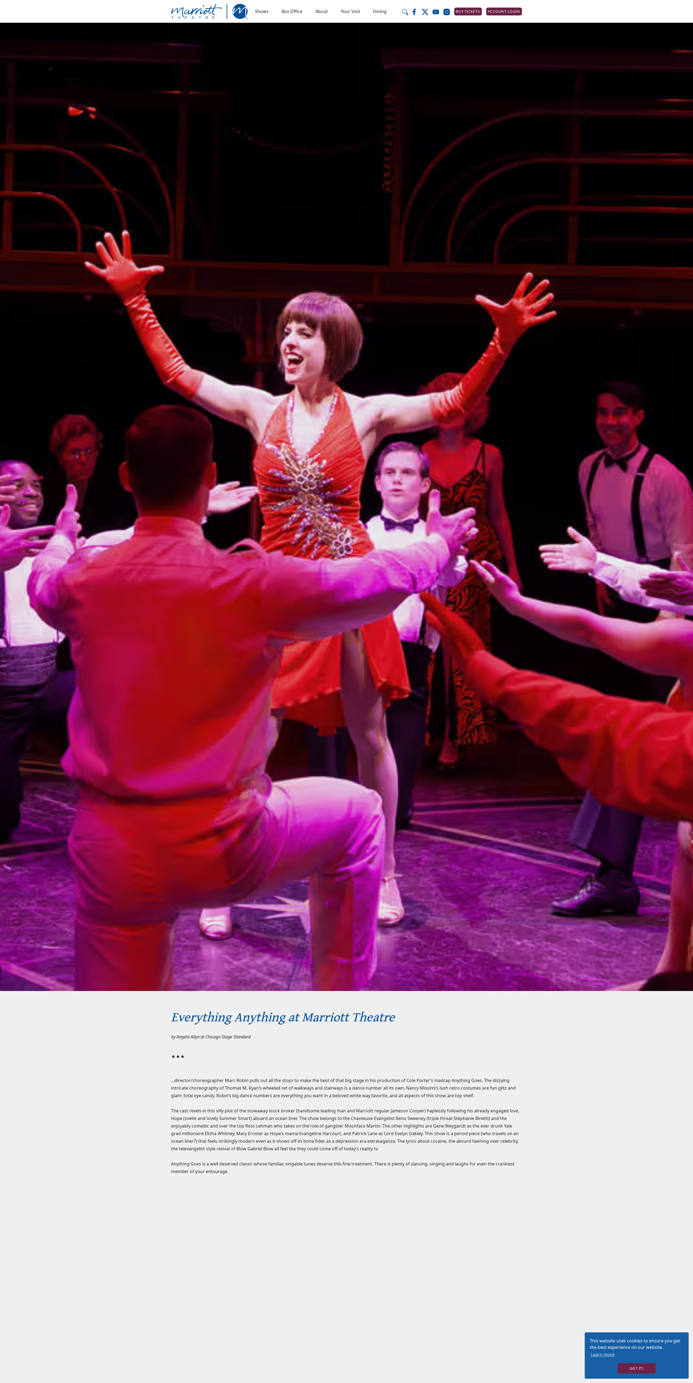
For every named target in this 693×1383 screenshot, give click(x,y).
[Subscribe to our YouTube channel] (438, 11)
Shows (262, 11)
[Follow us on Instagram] (448, 11)
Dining (380, 11)
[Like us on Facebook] (416, 11)
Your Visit (350, 11)
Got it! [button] (637, 1368)
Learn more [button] (602, 1355)
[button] (262, 11)
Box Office (292, 11)
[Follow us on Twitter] (427, 11)
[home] (210, 11)
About (321, 11)
